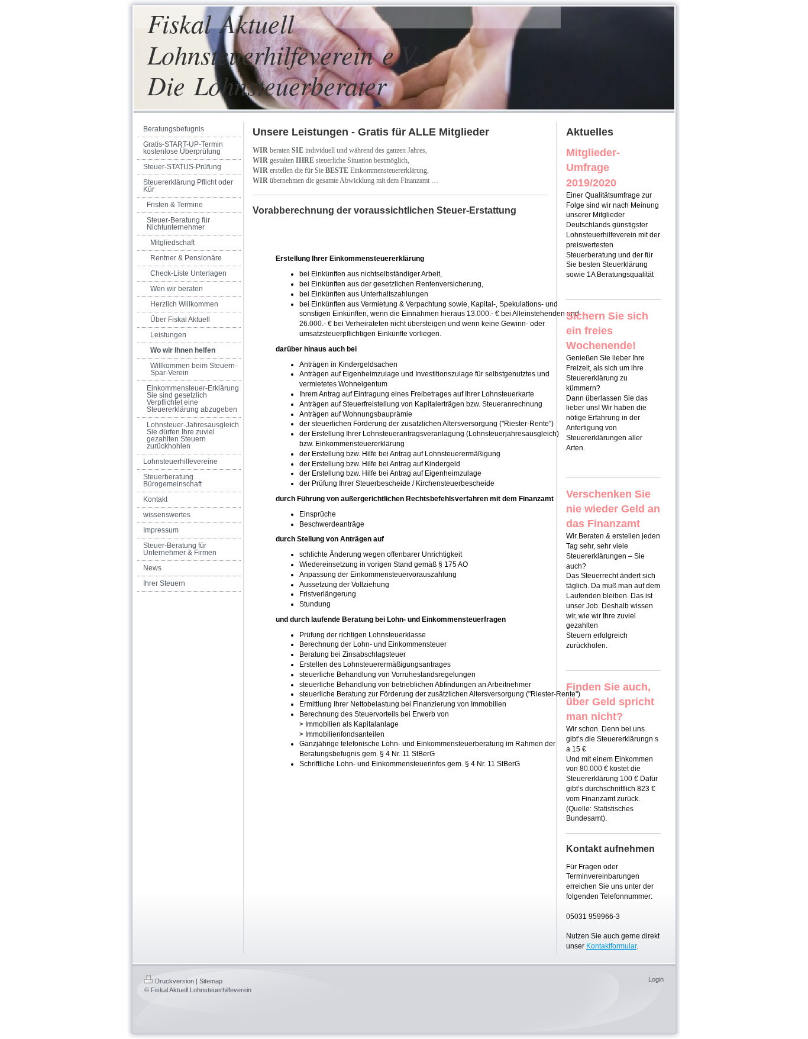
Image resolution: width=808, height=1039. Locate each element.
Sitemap (210, 981)
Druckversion (174, 981)
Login (656, 979)
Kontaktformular (611, 946)
